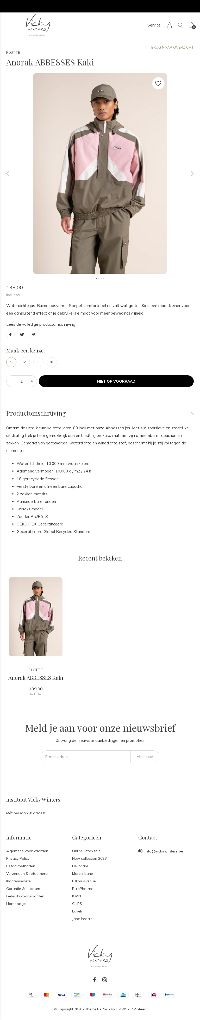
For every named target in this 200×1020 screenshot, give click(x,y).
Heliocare (80, 866)
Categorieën (86, 837)
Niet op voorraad (116, 381)
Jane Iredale (82, 918)
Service (154, 25)
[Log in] (169, 25)
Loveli (77, 911)
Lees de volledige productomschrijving (40, 324)
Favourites (158, 83)
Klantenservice (18, 881)
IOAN (76, 896)
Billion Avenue (84, 881)
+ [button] (32, 381)
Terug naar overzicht (171, 47)
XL (52, 362)
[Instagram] (104, 980)
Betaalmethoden (20, 866)
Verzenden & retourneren (27, 873)
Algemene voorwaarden (27, 851)
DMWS (121, 1009)
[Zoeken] (180, 25)
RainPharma (82, 888)
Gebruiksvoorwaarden (25, 896)
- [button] (11, 381)
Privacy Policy (17, 858)
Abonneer (145, 756)
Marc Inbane (82, 873)
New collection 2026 (89, 858)
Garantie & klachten (23, 888)
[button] (10, 24)
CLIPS (77, 903)
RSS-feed (138, 1009)
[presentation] (7, 173)
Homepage (16, 903)
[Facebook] (94, 980)
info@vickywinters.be (164, 851)
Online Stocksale (86, 851)
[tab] (100, 413)
